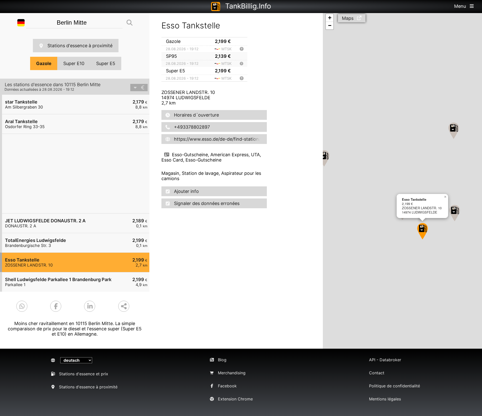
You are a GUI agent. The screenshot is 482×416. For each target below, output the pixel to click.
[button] (324, 158)
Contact (376, 372)
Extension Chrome (235, 398)
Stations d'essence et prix (83, 373)
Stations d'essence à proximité (79, 45)
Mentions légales (385, 398)
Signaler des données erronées (206, 203)
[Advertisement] (78, 173)
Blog (222, 359)
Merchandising (232, 372)
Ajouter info (186, 191)
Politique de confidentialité (394, 385)
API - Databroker (385, 359)
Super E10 (73, 63)
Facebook (227, 385)
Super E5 (105, 63)
